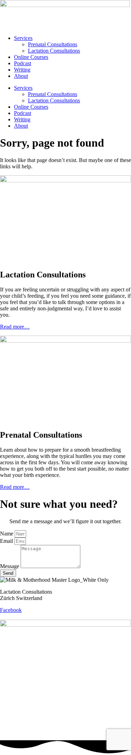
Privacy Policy (42, 616)
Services (23, 38)
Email (7, 541)
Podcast (22, 63)
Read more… (15, 327)
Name (7, 534)
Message (10, 566)
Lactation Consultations (54, 51)
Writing (22, 70)
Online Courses (31, 57)
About (21, 76)
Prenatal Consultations (52, 44)
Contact (8, 616)
